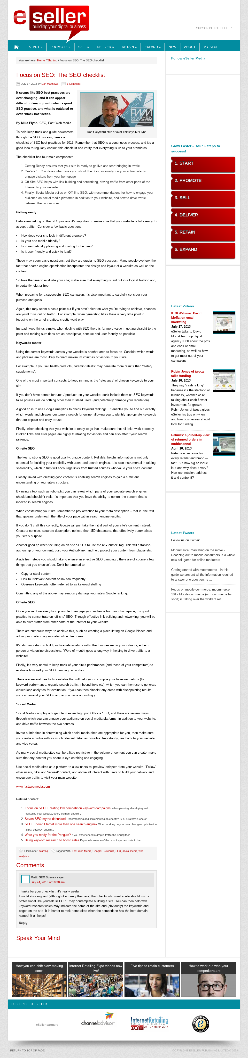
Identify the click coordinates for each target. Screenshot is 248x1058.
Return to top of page (27, 1050)
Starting (52, 60)
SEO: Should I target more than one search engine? (61, 824)
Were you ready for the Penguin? (48, 835)
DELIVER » (105, 47)
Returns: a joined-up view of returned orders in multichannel (190, 439)
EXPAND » (153, 47)
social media (130, 851)
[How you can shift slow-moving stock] (39, 991)
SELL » (83, 47)
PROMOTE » (60, 47)
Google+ (97, 851)
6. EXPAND (186, 249)
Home (16, 50)
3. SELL (182, 197)
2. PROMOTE (188, 180)
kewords (109, 851)
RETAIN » (129, 47)
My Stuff (212, 47)
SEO (118, 851)
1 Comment (73, 83)
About (190, 47)
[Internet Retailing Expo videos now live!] (96, 991)
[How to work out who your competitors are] (208, 991)
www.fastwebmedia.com (33, 786)
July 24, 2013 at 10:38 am (48, 882)
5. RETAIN (185, 232)
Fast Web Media (81, 851)
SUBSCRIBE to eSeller (214, 28)
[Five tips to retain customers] (152, 991)
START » (36, 47)
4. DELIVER (186, 214)
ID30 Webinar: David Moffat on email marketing (186, 317)
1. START (184, 163)
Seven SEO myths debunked (45, 819)
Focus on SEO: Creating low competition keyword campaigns (68, 808)
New (172, 47)
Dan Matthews (49, 83)
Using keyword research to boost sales (52, 840)
